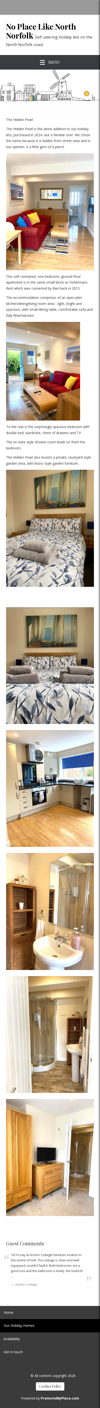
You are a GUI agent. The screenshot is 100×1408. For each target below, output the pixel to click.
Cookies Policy (50, 1386)
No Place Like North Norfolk (41, 31)
